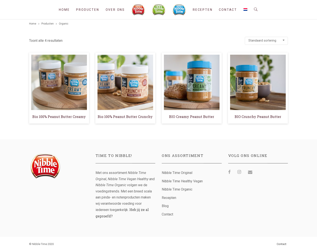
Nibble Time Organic (177, 189)
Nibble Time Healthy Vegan (182, 181)
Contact (228, 9)
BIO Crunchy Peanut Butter (258, 116)
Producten (87, 9)
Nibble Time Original (177, 173)
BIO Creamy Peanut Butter (191, 116)
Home (64, 9)
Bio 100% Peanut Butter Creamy (59, 116)
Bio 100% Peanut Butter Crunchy (125, 116)
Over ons (115, 9)
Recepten (202, 9)
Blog (165, 206)
